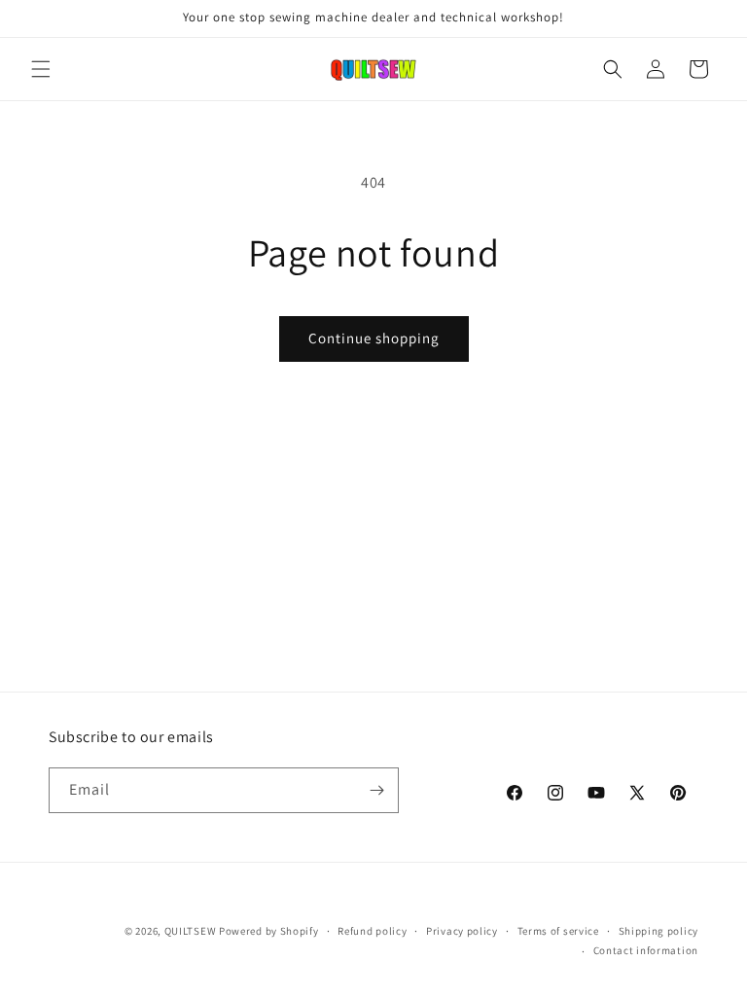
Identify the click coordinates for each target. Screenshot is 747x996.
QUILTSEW (190, 931)
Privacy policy (462, 931)
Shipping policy (659, 931)
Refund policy (372, 931)
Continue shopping (374, 338)
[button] (40, 69)
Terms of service (558, 931)
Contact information (645, 950)
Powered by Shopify (269, 931)
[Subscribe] (376, 790)
